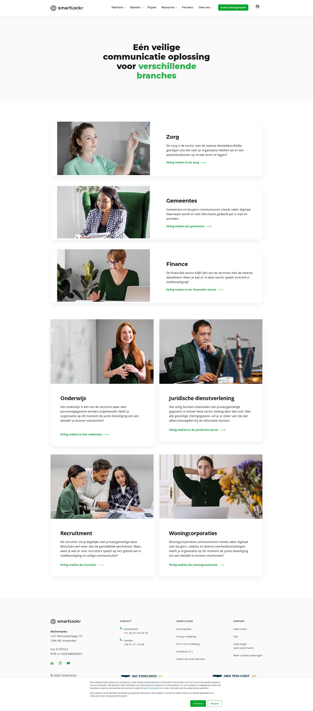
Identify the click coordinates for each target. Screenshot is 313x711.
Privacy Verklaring (186, 636)
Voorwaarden (184, 629)
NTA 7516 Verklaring (188, 644)
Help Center (240, 629)
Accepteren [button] (198, 703)
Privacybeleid (154, 688)
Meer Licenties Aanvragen (247, 655)
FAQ (235, 636)
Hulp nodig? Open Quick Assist (243, 645)
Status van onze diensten (190, 659)
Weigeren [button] (215, 703)
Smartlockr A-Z (184, 651)
